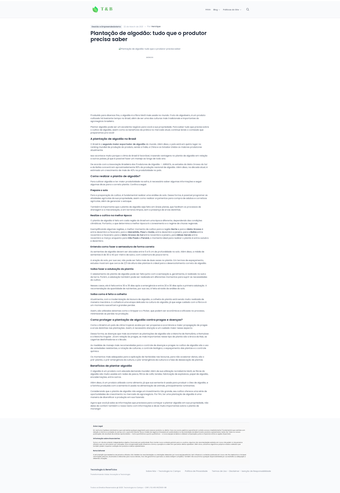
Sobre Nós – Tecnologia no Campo (163, 471)
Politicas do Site (231, 9)
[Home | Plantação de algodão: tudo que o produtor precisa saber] (109, 9)
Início (208, 9)
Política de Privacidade (196, 471)
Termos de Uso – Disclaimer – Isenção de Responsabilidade (241, 471)
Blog (215, 9)
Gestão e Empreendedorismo (106, 26)
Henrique (156, 26)
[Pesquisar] (248, 9)
